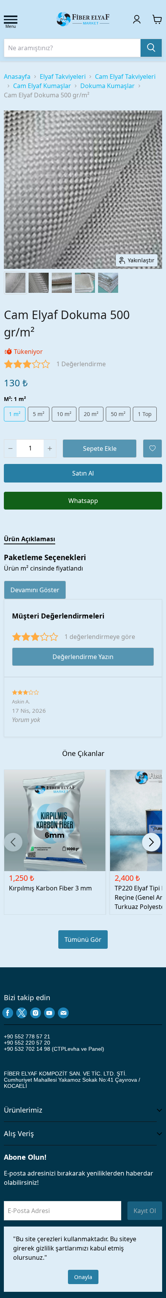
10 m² (64, 414)
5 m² (38, 414)
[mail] (63, 1012)
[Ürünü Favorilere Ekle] (152, 448)
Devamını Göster (34, 590)
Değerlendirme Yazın (83, 656)
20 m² (91, 414)
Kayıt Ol (145, 1210)
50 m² (118, 414)
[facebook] (7, 1012)
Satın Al (83, 473)
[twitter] (21, 1012)
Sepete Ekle (100, 448)
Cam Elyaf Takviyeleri (125, 76)
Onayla (83, 1277)
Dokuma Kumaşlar (107, 86)
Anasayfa (17, 76)
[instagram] (35, 1012)
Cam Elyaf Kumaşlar (42, 86)
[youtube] (49, 1012)
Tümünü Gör (83, 939)
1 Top (145, 414)
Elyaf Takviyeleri (63, 76)
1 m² (14, 414)
